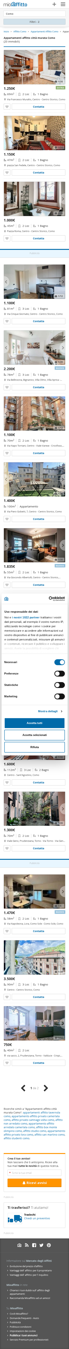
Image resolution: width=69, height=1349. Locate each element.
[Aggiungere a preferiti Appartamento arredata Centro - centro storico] (7, 519)
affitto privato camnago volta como (33, 1120)
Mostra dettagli (48, 711)
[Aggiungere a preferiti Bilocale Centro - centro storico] (7, 238)
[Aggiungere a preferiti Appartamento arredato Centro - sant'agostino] (7, 782)
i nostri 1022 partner (26, 617)
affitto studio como (34, 1131)
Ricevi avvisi (36, 1182)
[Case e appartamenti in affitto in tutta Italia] (15, 4)
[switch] (59, 674)
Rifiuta (34, 747)
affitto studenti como (16, 1138)
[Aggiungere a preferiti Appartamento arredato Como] (7, 387)
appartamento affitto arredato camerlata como (29, 1125)
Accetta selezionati (34, 735)
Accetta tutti (34, 723)
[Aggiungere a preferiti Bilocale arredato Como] (7, 453)
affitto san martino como (49, 1134)
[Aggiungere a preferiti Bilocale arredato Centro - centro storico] (7, 107)
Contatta (38, 106)
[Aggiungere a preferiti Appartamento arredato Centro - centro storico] (7, 321)
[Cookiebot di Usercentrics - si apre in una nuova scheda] (49, 598)
